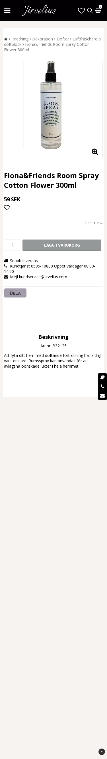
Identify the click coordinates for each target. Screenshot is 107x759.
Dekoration (42, 39)
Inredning (19, 39)
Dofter (63, 39)
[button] (81, 10)
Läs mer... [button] (94, 222)
